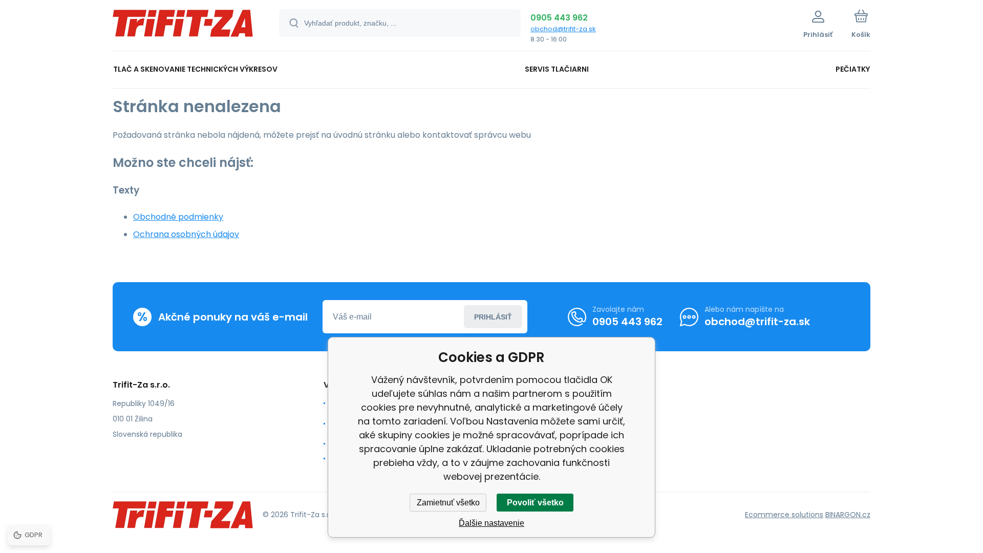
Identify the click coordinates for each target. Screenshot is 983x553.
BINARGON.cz (847, 514)
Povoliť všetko (535, 502)
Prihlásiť (493, 317)
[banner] (183, 27)
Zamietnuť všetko (448, 502)
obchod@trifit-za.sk (563, 29)
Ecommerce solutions (784, 514)
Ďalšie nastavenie (491, 523)
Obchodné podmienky (178, 217)
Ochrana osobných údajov (186, 234)
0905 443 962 (559, 18)
